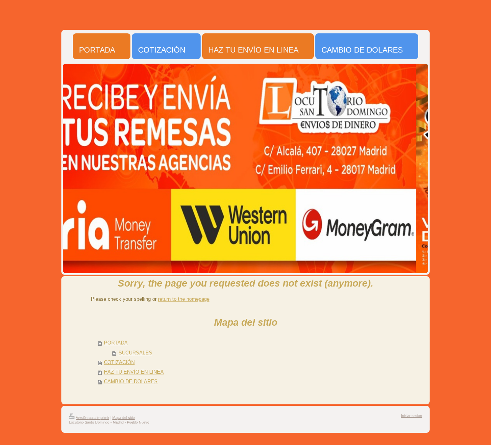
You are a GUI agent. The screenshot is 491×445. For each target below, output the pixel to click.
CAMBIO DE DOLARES (131, 381)
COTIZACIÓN (119, 362)
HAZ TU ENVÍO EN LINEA (134, 372)
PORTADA (116, 343)
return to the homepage (183, 299)
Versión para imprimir (92, 418)
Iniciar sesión (411, 416)
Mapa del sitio (123, 418)
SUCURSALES (135, 353)
